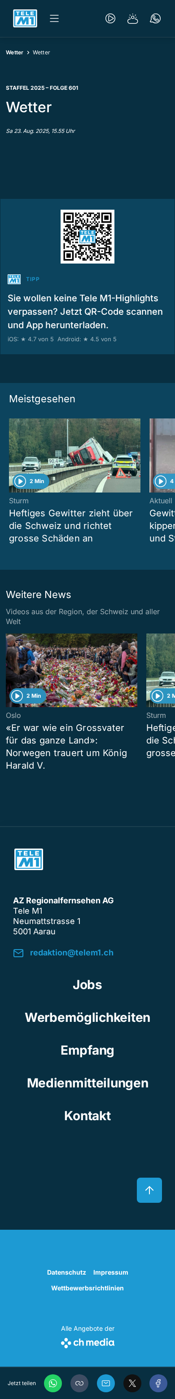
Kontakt (87, 1115)
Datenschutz (66, 1272)
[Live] (110, 18)
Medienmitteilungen (88, 1083)
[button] (79, 1383)
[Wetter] (132, 18)
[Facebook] (158, 1383)
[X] (132, 1383)
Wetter (15, 52)
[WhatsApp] (53, 1383)
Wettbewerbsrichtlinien (87, 1288)
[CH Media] (87, 1341)
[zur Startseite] (25, 18)
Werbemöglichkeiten (87, 1017)
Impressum (110, 1272)
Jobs (87, 984)
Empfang (87, 1050)
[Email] (106, 1383)
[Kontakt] (155, 18)
